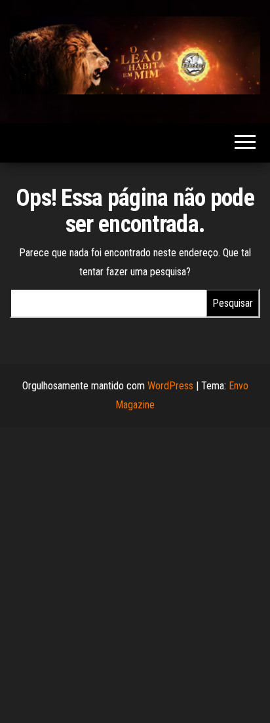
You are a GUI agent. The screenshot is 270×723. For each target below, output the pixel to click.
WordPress (170, 386)
